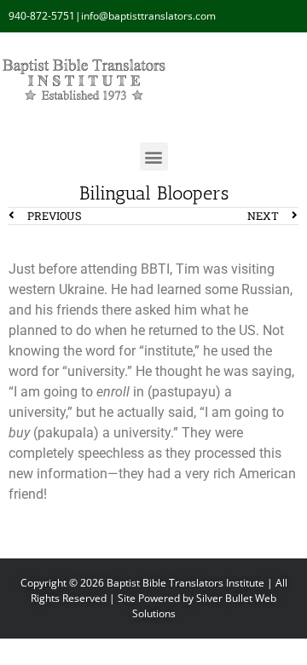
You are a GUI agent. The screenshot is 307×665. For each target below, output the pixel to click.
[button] (154, 156)
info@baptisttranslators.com (148, 16)
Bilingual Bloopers (154, 193)
